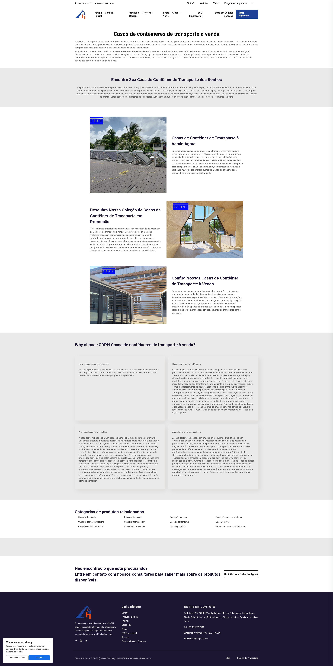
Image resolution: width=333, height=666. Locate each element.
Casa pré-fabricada (87, 517)
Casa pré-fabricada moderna (229, 517)
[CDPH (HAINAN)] (80, 14)
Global (175, 12)
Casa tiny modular (178, 526)
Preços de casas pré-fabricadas (230, 526)
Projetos (146, 12)
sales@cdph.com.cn (105, 3)
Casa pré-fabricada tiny (134, 522)
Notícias (204, 3)
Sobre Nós (166, 14)
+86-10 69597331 (85, 3)
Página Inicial (98, 14)
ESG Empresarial (195, 14)
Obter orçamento (243, 14)
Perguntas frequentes (235, 3)
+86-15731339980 (211, 633)
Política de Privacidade (247, 658)
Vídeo (216, 3)
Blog (228, 658)
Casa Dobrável (222, 522)
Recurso (125, 637)
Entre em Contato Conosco (224, 14)
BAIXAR (190, 3)
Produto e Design (134, 14)
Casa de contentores (179, 522)
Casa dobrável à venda (134, 526)
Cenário (109, 12)
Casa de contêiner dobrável (90, 526)
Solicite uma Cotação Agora (241, 574)
